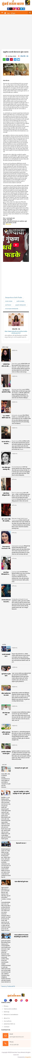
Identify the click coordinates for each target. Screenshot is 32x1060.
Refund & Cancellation (11, 1014)
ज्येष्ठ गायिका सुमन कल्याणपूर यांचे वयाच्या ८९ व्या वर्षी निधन (6, 468)
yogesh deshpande (20, 305)
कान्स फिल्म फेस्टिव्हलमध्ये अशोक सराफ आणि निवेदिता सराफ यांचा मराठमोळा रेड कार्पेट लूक (6, 573)
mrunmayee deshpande (11, 308)
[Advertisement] (16, 31)
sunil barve (8, 305)
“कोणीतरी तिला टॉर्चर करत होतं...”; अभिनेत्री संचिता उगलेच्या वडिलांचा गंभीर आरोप (6, 365)
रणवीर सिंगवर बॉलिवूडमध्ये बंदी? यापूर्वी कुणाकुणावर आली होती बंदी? (6, 494)
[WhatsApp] (4, 59)
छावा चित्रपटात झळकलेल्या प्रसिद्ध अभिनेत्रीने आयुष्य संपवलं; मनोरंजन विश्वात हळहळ (6, 391)
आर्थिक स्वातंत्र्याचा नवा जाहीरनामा (6, 733)
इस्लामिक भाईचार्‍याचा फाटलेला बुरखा (6, 752)
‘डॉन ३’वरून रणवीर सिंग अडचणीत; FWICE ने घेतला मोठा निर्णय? (6, 520)
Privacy (6, 1006)
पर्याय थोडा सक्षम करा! (6, 713)
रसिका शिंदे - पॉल (24, 56)
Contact (6, 1027)
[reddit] (23, 9)
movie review (8, 301)
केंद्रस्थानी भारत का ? (21, 843)
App (8, 13)
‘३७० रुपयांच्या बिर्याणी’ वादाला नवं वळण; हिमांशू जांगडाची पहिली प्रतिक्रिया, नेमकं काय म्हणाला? (6, 417)
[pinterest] (13, 9)
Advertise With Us (9, 1024)
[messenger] (18, 9)
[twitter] (11, 9)
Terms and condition (10, 1009)
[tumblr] (21, 9)
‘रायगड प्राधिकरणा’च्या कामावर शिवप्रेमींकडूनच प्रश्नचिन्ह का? (21, 936)
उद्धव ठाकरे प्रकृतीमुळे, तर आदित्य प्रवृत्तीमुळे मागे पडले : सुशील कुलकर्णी (21, 792)
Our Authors (7, 1021)
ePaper (13, 13)
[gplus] (16, 9)
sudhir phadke (20, 301)
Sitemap (6, 1012)
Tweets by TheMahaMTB (8, 986)
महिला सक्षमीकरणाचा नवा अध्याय (6, 694)
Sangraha (28, 1057)
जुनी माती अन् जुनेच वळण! (6, 675)
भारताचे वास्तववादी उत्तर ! (6, 655)
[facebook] (8, 9)
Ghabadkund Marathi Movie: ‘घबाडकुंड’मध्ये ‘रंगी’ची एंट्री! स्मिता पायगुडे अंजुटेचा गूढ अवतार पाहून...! (6, 601)
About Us (7, 1018)
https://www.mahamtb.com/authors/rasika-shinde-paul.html (16, 332)
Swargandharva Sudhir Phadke (13, 297)
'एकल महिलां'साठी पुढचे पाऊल (21, 881)
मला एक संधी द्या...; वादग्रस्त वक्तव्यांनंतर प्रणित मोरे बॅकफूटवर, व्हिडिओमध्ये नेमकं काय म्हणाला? (6, 443)
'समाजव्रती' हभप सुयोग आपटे (21, 768)
